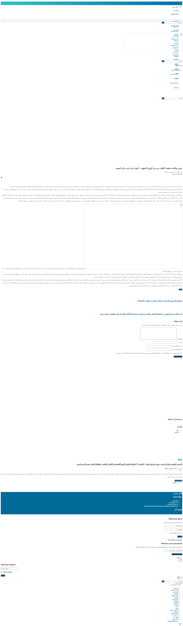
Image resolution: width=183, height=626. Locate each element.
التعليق (179, 339)
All (177, 430)
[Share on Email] (91, 181)
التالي (174, 482)
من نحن (176, 3)
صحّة (176, 606)
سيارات (176, 604)
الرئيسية (175, 21)
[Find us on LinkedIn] (176, 513)
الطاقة (176, 603)
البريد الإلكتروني (176, 346)
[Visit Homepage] (173, 11)
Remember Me (175, 533)
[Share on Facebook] (91, 176)
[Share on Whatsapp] (91, 179)
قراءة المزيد (178, 480)
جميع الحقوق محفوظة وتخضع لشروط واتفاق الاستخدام (161, 506)
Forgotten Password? (175, 540)
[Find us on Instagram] (178, 513)
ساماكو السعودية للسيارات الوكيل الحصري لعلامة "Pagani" (159, 301)
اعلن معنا (175, 619)
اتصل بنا (175, 617)
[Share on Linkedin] (91, 183)
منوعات (175, 87)
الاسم (180, 342)
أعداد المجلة (174, 14)
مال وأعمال (174, 595)
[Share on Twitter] (91, 178)
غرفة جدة (175, 500)
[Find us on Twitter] (180, 513)
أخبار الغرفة (174, 31)
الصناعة (175, 601)
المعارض (175, 592)
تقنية (176, 78)
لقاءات (176, 432)
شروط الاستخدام (172, 504)
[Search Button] (181, 19)
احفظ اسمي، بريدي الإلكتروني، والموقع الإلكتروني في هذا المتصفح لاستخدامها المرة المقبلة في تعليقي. (148, 353)
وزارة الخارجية (173, 502)
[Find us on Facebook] (181, 513)
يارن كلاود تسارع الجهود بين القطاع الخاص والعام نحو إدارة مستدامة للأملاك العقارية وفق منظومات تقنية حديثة (141, 314)
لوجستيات (175, 599)
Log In (179, 557)
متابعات (176, 593)
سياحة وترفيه (174, 82)
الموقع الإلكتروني (176, 349)
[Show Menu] (181, 31)
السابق (178, 482)
